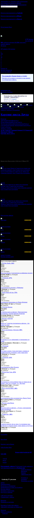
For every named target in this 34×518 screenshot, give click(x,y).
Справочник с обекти (7, 497)
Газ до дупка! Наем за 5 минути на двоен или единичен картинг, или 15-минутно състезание (15, 172)
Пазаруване (9, 125)
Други (29, 125)
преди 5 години (5, 255)
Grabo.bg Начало (26, 469)
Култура (14, 122)
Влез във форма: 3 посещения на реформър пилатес (17, 273)
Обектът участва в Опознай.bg (10, 110)
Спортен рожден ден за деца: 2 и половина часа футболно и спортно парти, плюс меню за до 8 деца (17, 424)
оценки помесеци (4, 69)
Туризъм (9, 120)
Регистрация (5, 27)
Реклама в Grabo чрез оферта (9, 505)
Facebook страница (6, 92)
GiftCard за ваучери (7, 495)
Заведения (4, 120)
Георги (3, 242)
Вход (10, 27)
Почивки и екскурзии (7, 490)
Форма (17, 452)
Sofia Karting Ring (6, 447)
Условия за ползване (24, 478)
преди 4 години (5, 226)
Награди (3, 510)
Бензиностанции (18, 124)
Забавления (8, 122)
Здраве (21, 125)
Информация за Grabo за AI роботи (11, 487)
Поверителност (5, 484)
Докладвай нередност (7, 108)
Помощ (23, 473)
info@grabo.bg (24, 452)
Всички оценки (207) (7, 257)
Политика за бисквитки (8, 486)
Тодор (2, 236)
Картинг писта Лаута (15, 114)
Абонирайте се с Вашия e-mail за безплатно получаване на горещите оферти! (14, 2)
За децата (16, 125)
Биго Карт (4, 439)
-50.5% (3, 183)
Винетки (3, 500)
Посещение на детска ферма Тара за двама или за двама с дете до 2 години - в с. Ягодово (16, 382)
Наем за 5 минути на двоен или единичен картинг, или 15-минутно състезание (16, 188)
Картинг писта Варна (7, 444)
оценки (11, 49)
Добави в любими (6, 128)
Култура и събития (6, 492)
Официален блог (26, 474)
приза (3, 45)
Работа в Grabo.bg (6, 512)
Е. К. (2, 229)
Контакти (24, 471)
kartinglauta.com (5, 90)
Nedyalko (3, 220)
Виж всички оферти (7, 215)
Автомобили (9, 124)
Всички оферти (5, 489)
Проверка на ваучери (7, 502)
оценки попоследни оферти (6, 70)
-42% (2, 166)
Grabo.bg (5, 513)
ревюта (4, 49)
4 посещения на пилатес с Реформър (12, 287)
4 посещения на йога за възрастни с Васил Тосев (16, 398)
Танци (25, 125)
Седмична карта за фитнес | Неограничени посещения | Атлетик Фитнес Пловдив (14, 312)
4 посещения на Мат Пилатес (10, 367)
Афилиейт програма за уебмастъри (11, 507)
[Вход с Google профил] (17, 25)
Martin (3, 252)
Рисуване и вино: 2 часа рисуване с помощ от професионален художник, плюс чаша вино (15, 351)
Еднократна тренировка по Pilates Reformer (14, 302)
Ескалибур (4, 434)
